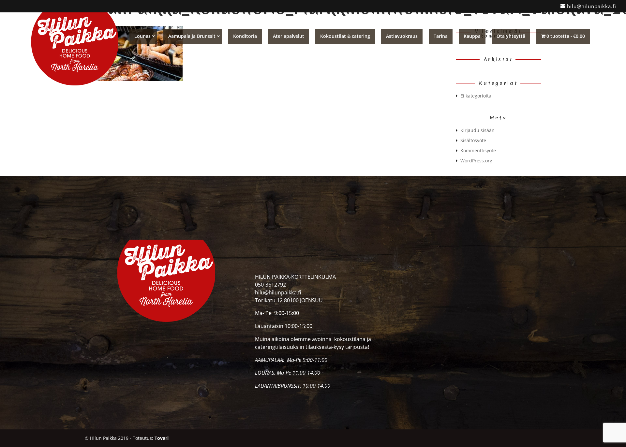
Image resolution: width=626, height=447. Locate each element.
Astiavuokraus (402, 36)
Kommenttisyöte (478, 150)
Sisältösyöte (473, 140)
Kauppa (472, 36)
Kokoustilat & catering (345, 36)
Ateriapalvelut (288, 36)
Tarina (441, 36)
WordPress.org (476, 160)
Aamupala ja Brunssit (192, 36)
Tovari (162, 438)
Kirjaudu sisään (477, 130)
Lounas (142, 36)
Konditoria (245, 36)
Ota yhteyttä (511, 36)
